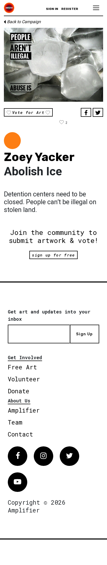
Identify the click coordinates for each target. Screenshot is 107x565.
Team (15, 422)
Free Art (22, 367)
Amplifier (24, 410)
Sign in (52, 9)
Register (69, 9)
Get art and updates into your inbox (49, 315)
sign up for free (53, 255)
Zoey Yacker (39, 157)
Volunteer (24, 379)
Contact (20, 434)
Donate (18, 391)
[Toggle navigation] (96, 8)
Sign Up (84, 334)
